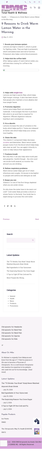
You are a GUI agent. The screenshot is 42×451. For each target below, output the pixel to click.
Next (37, 219)
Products (13, 303)
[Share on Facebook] (4, 206)
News (12, 301)
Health (12, 299)
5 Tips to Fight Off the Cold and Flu (19, 274)
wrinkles (6, 142)
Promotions (14, 306)
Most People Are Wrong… (16, 278)
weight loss (18, 93)
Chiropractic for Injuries (11, 336)
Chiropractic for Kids (9, 339)
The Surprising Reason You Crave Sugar (21, 271)
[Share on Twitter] (8, 206)
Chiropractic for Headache (12, 327)
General (12, 296)
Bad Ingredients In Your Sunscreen (19, 268)
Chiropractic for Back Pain (12, 330)
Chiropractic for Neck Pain (12, 333)
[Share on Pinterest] (11, 206)
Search (10, 234)
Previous (6, 219)
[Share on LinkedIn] (14, 206)
